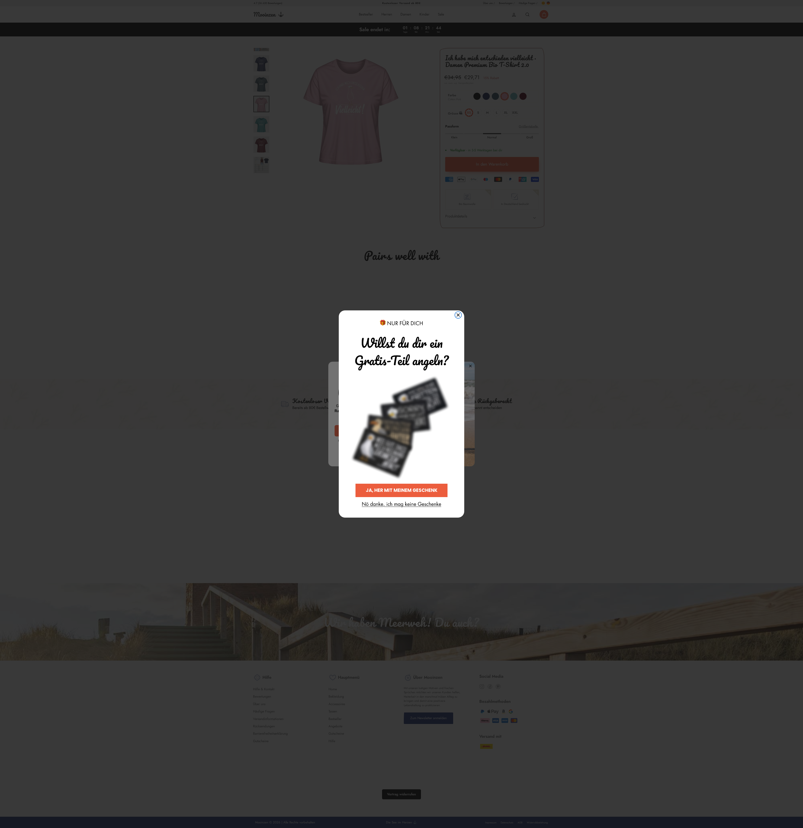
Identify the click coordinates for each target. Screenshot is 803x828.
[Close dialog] (458, 315)
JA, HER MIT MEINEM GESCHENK (401, 490)
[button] (401, 504)
